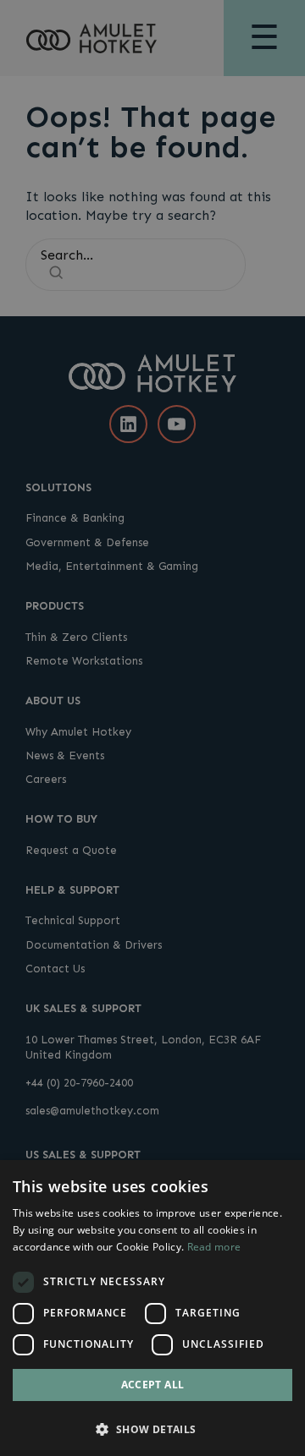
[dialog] (152, 1308)
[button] (152, 1428)
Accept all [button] (153, 1384)
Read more (214, 1247)
